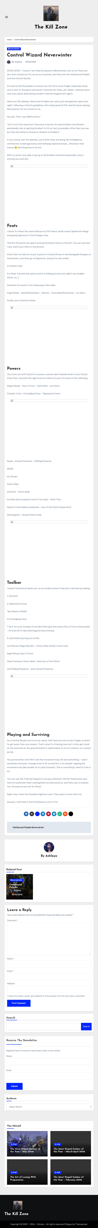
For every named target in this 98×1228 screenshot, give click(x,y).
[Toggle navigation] (6, 17)
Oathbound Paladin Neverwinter (16, 887)
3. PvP (14, 1144)
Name (10, 959)
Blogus (68, 1224)
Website (11, 983)
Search (10, 1018)
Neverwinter (14, 49)
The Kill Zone (51, 27)
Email (10, 971)
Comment (12, 920)
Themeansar (81, 1224)
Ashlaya (18, 62)
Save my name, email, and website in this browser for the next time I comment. (47, 996)
